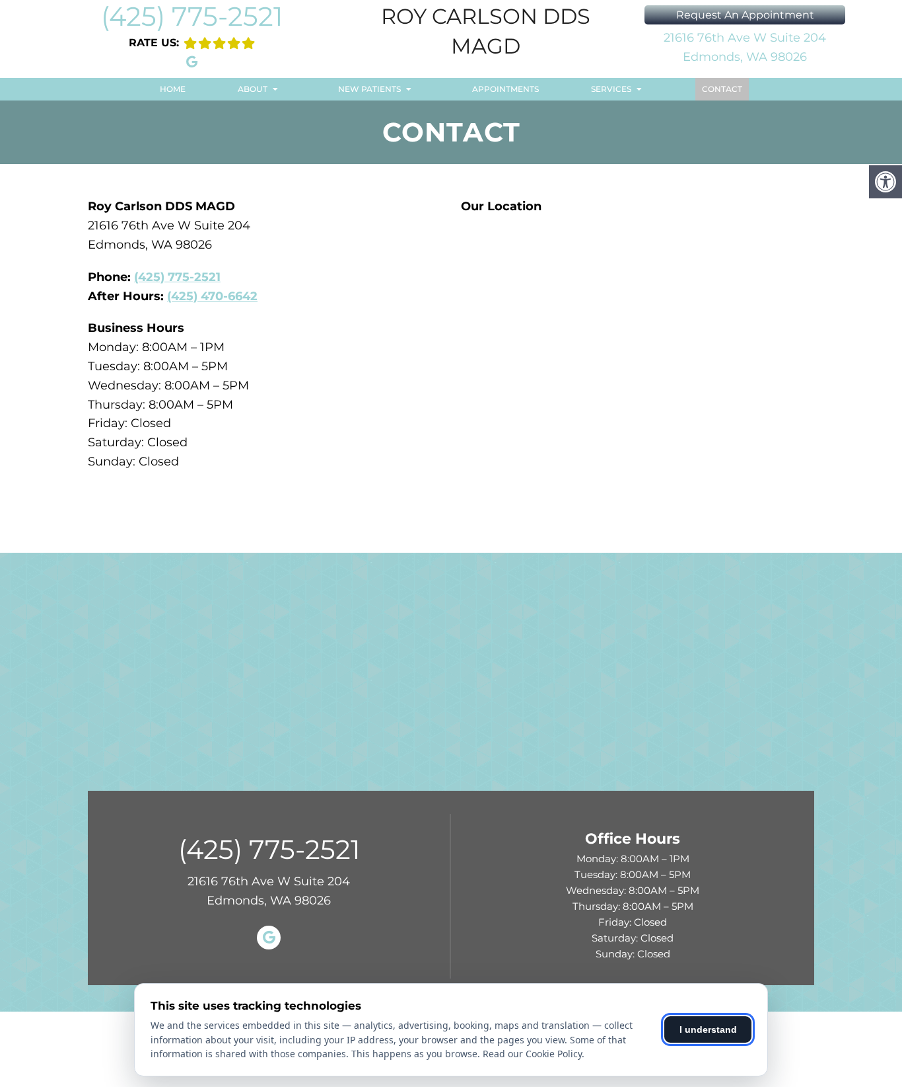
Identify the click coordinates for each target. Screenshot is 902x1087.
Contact (722, 89)
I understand (708, 1029)
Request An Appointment (745, 15)
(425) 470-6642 (212, 296)
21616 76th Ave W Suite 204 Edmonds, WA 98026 (745, 47)
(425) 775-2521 (192, 16)
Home (173, 89)
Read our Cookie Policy (532, 1053)
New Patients (369, 89)
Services (611, 89)
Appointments (505, 89)
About (252, 89)
